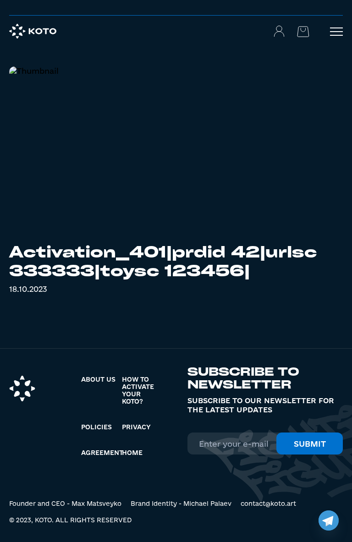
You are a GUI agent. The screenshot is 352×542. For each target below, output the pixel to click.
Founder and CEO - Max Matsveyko (65, 503)
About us (98, 379)
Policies (96, 427)
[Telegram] (329, 520)
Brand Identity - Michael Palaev (181, 503)
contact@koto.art (268, 503)
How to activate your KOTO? (138, 390)
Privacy (136, 427)
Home (132, 452)
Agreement (102, 452)
